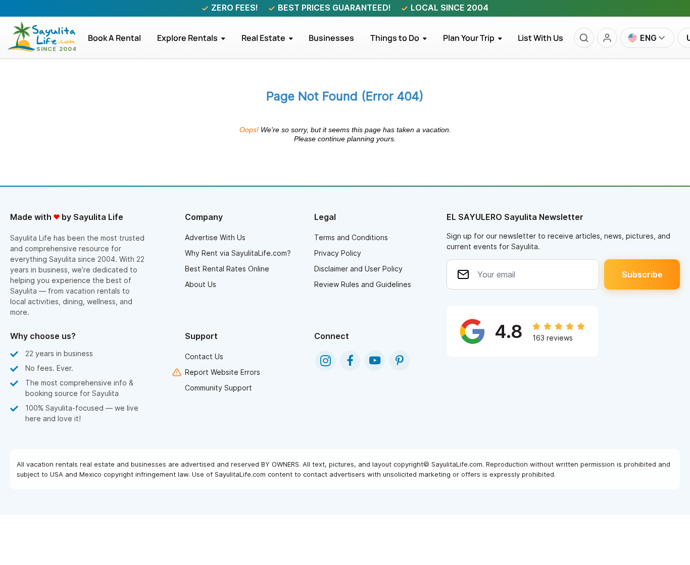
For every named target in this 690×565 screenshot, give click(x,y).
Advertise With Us (215, 237)
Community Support (218, 387)
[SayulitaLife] (48, 49)
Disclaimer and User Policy (358, 268)
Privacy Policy (337, 253)
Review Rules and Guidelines (362, 284)
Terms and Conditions (351, 237)
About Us (200, 284)
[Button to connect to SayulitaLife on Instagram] (325, 361)
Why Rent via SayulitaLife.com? (238, 253)
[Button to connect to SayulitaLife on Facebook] (350, 361)
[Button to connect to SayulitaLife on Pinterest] (399, 361)
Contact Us (204, 356)
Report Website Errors (222, 372)
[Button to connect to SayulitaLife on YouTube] (375, 361)
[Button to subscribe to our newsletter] (642, 274)
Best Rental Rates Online (227, 268)
